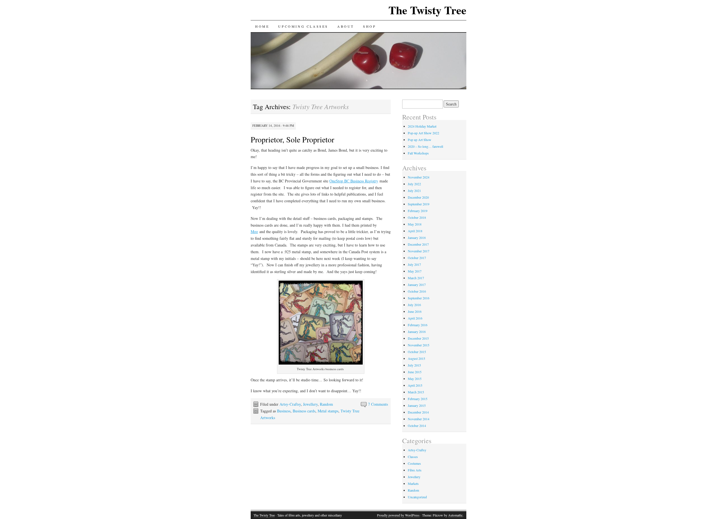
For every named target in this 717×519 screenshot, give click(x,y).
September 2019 (418, 204)
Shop (369, 26)
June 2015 (415, 372)
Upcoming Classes (303, 26)
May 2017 (415, 271)
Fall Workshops (418, 153)
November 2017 (418, 251)
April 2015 (415, 385)
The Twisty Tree (427, 10)
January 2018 (417, 237)
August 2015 (416, 358)
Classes (413, 456)
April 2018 (415, 231)
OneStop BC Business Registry (353, 181)
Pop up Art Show (419, 139)
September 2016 (418, 298)
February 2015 (417, 398)
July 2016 (414, 304)
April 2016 (415, 318)
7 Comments (378, 404)
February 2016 (417, 325)
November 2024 (418, 177)
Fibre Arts (415, 470)
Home (262, 26)
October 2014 (417, 425)
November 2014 (418, 419)
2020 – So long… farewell (425, 146)
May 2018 (415, 224)
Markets (413, 483)
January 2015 (417, 405)
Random (326, 404)
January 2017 (417, 284)
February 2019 (417, 210)
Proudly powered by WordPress (398, 515)
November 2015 (418, 345)
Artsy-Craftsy (290, 404)
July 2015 (414, 365)
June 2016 (415, 311)
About (345, 26)
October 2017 (417, 257)
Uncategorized (417, 497)
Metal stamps (328, 411)
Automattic (455, 515)
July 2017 (414, 264)
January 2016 (417, 331)
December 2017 (418, 244)
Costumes (414, 463)
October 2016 (417, 291)
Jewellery (310, 404)
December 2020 (418, 197)
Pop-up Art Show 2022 (423, 133)
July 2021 (414, 190)
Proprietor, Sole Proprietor (292, 139)
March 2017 (416, 278)
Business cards (304, 411)
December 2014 (418, 412)
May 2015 (415, 378)
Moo (254, 231)
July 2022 (414, 184)
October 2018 (417, 217)
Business (283, 411)
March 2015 (416, 392)
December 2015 (418, 338)
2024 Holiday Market (422, 126)
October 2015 (417, 351)
